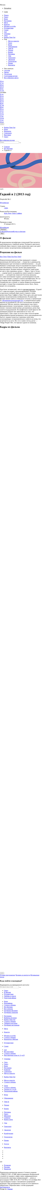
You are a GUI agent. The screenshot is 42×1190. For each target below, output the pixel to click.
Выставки (7, 135)
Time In (10, 48)
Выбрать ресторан (10, 1018)
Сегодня (7, 70)
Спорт (6, 30)
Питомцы (11, 54)
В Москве (7, 992)
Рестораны (8, 21)
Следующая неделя (10, 76)
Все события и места (11, 78)
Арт (5, 32)
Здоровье (7, 34)
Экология (11, 59)
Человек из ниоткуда (22, 975)
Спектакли (8, 133)
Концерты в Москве (11, 1039)
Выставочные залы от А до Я (14, 1055)
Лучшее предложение (7, 975)
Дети (6, 35)
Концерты (7, 131)
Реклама (7, 1167)
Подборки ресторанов (11, 1025)
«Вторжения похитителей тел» (12, 300)
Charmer (10, 1189)
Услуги (6, 1144)
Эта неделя (8, 74)
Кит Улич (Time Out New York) (10, 256)
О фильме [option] (3, 231)
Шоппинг (7, 1116)
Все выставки (9, 1051)
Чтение (10, 50)
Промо (10, 63)
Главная (7, 147)
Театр (10, 43)
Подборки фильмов (11, 1010)
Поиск (6, 15)
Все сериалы (8, 1009)
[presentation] (1, 124)
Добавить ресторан (10, 1023)
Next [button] (2, 233)
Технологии (12, 61)
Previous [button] (3, 229)
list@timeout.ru (5, 1187)
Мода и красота (13, 41)
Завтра (6, 72)
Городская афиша (10, 998)
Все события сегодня (7, 140)
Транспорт (11, 58)
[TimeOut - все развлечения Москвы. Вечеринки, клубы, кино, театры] (4, 3)
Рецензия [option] (10, 231)
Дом (9, 56)
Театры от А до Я (10, 1089)
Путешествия (8, 28)
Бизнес (10, 52)
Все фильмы (8, 148)
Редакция (7, 1165)
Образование (12, 46)
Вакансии (7, 1169)
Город (6, 17)
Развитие (7, 1070)
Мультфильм (4, 227)
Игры (10, 45)
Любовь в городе (10, 996)
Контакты (11, 65)
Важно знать (8, 1119)
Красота (7, 24)
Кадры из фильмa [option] (19, 231)
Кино (6, 19)
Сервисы (7, 1118)
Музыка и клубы (10, 26)
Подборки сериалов (11, 1012)
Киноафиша (8, 1003)
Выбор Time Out (9, 37)
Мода (6, 22)
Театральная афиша (11, 1091)
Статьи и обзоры (10, 1005)
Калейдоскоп (8, 1133)
